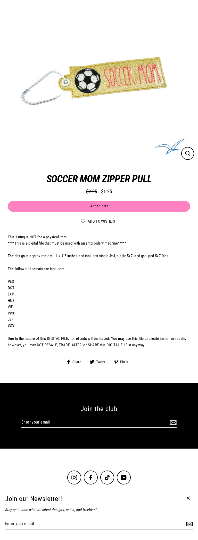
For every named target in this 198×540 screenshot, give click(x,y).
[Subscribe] (172, 422)
